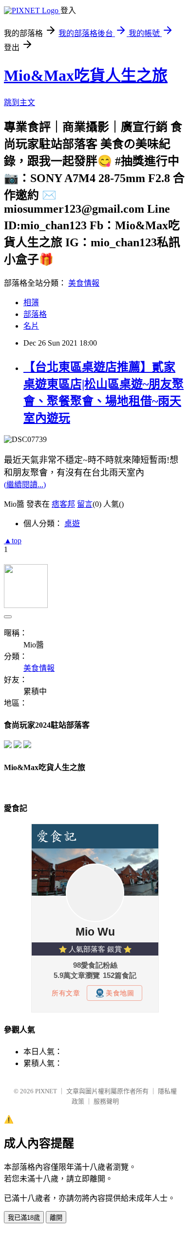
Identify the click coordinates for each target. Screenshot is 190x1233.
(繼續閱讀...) (25, 484)
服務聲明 (106, 1101)
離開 (56, 1217)
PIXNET (46, 1091)
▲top (12, 540)
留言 (85, 504)
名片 (31, 326)
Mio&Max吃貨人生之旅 (86, 75)
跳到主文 (19, 102)
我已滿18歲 (24, 1217)
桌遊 (72, 523)
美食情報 (83, 283)
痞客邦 (63, 504)
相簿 (31, 302)
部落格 (35, 314)
